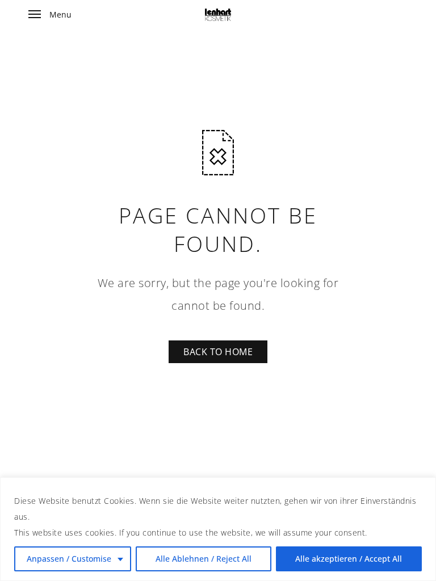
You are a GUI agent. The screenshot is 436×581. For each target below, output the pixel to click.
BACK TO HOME (218, 352)
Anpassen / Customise (69, 558)
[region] (218, 529)
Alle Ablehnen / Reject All (203, 558)
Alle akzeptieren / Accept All (348, 558)
